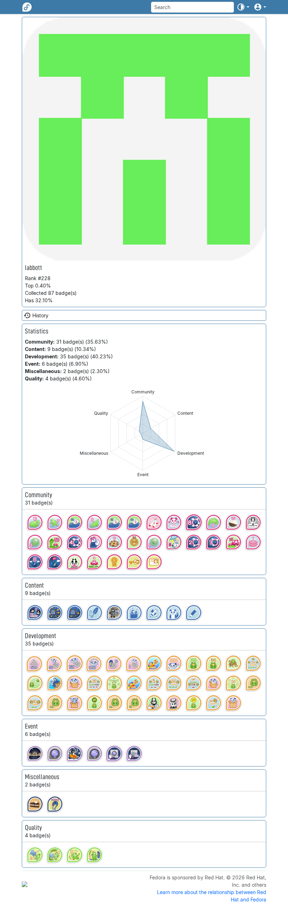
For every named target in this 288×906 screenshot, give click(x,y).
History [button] (40, 315)
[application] (143, 433)
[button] (243, 7)
